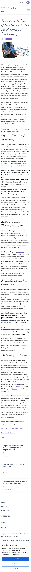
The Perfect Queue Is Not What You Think (15, 465)
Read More (6, 456)
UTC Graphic (8, 8)
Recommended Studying (8, 433)
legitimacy (10, 151)
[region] (15, 557)
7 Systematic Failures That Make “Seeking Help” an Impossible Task (13, 448)
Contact (4, 506)
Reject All (15, 568)
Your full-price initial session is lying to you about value (15, 482)
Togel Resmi (16, 386)
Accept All (15, 559)
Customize (15, 563)
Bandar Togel (24, 95)
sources (3, 437)
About (3, 502)
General (8, 39)
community (20, 252)
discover (14, 389)
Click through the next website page (11, 428)
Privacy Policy (6, 510)
